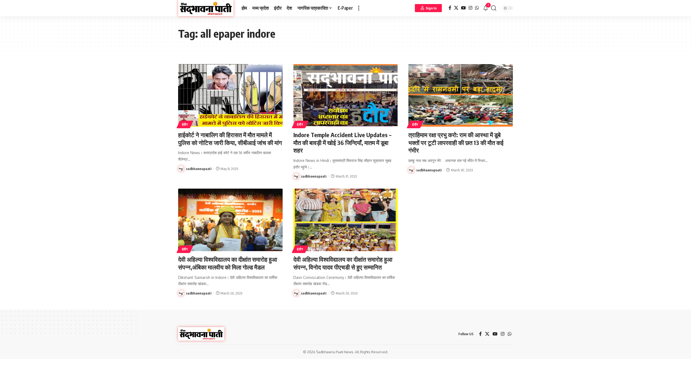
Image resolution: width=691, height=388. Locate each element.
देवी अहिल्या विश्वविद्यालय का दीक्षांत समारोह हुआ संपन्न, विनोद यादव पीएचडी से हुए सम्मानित (342, 263)
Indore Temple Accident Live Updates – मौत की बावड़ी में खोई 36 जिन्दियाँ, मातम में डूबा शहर (342, 142)
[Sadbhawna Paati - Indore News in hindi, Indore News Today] (205, 8)
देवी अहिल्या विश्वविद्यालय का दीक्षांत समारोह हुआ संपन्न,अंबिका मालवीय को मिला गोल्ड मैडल (227, 263)
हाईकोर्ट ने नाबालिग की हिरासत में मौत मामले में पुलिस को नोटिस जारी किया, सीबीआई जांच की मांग (230, 138)
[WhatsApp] (477, 8)
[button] (358, 8)
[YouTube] (463, 8)
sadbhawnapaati (198, 169)
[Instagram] (470, 8)
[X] (456, 8)
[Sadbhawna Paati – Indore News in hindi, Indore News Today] (201, 334)
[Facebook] (450, 8)
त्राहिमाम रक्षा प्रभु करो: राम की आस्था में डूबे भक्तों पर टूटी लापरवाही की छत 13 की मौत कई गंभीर (455, 142)
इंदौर (185, 124)
